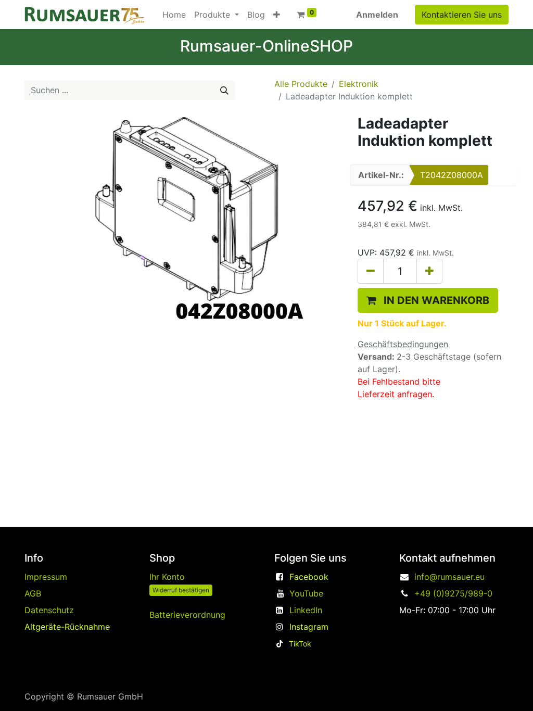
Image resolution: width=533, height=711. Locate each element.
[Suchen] (224, 90)
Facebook (308, 577)
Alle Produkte (300, 84)
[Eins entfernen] (371, 271)
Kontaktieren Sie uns (462, 14)
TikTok (300, 643)
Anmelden (377, 14)
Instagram (308, 626)
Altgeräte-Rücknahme (67, 626)
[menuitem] (174, 14)
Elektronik (358, 84)
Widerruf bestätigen (181, 590)
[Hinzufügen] (429, 271)
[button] (276, 14)
